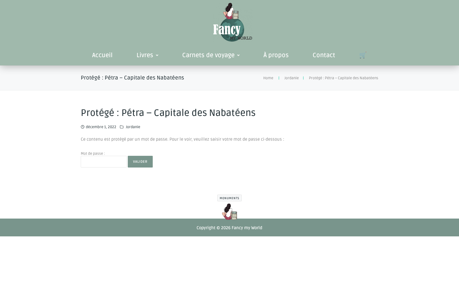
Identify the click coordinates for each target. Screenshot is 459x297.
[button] (147, 55)
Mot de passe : (93, 154)
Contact (324, 55)
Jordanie (291, 78)
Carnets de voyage (208, 55)
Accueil (102, 55)
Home (268, 78)
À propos (276, 55)
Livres (145, 55)
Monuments (229, 198)
